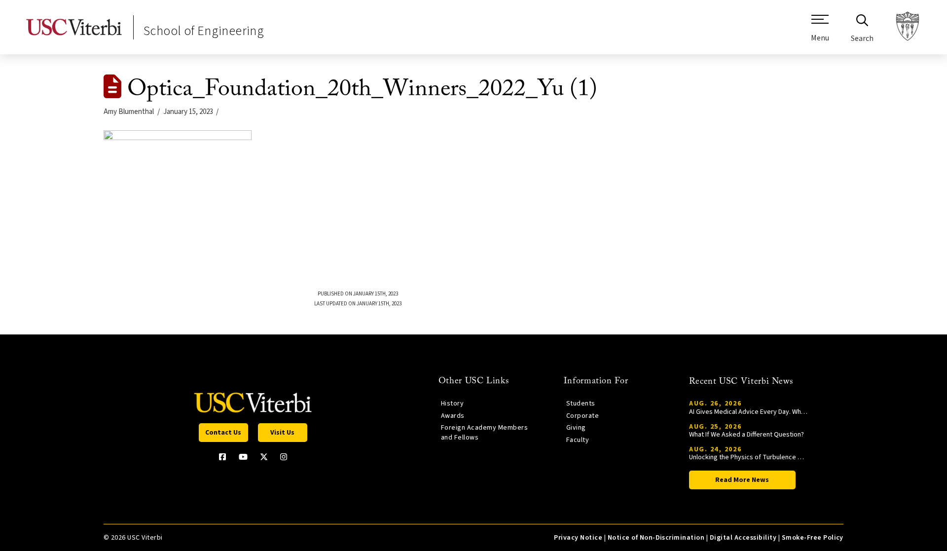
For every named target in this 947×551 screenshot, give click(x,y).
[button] (820, 32)
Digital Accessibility (743, 538)
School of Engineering (204, 31)
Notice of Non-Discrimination (656, 538)
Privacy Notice (578, 538)
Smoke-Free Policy (812, 538)
